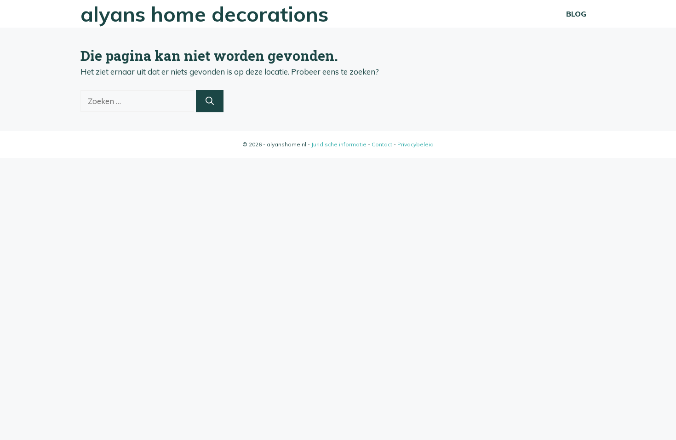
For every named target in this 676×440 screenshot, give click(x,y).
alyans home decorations (204, 14)
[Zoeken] (209, 101)
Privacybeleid (415, 144)
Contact (382, 144)
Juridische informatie (339, 144)
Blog (576, 13)
